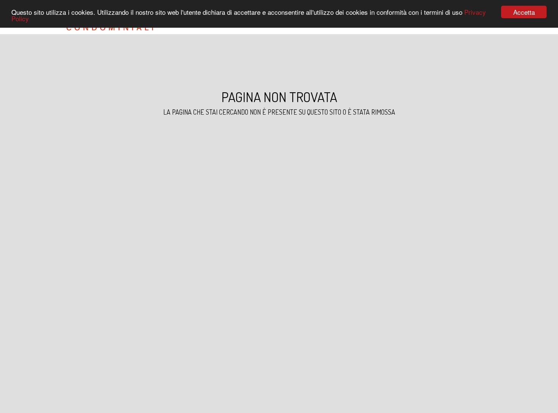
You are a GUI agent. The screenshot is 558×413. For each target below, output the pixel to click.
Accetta (524, 12)
